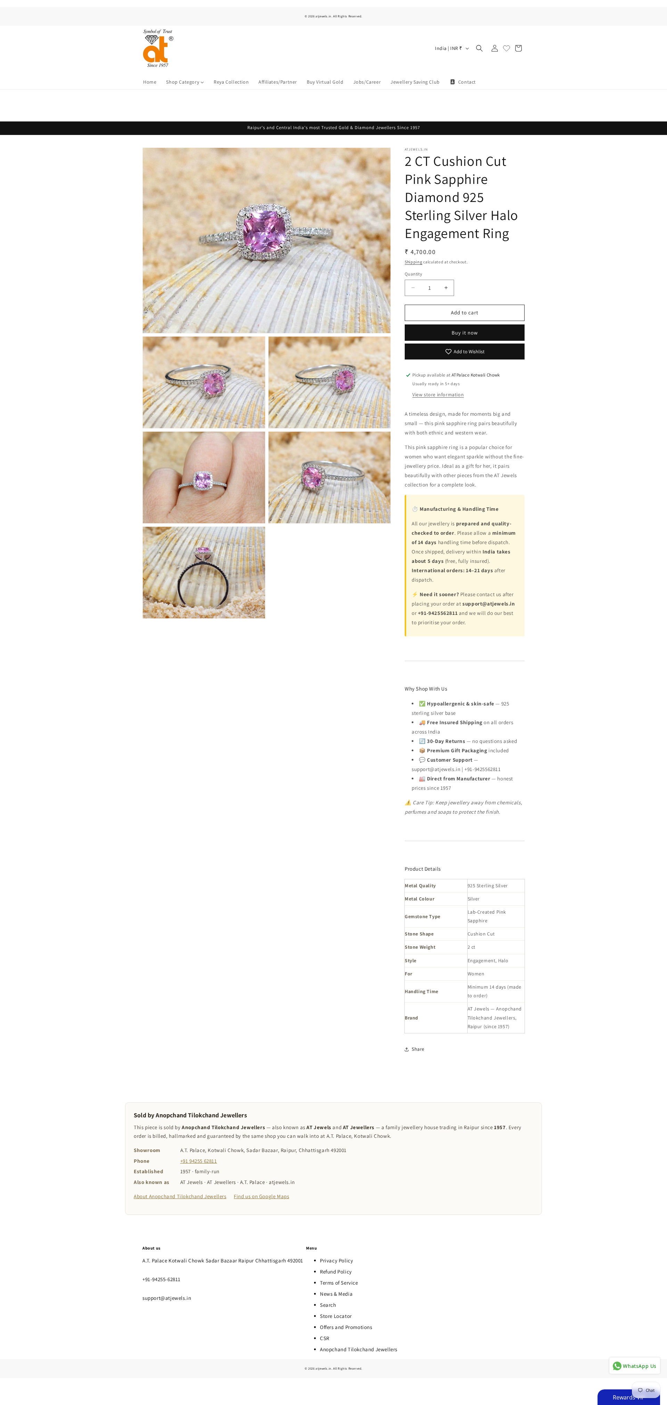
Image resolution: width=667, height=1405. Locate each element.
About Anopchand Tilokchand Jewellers (180, 1196)
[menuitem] (149, 82)
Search (328, 1305)
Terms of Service (339, 1282)
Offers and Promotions (346, 1327)
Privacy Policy (336, 1260)
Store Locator (336, 1316)
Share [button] (418, 1049)
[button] (479, 48)
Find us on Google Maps (261, 1196)
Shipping (413, 261)
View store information (438, 394)
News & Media (336, 1293)
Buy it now (465, 332)
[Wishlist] (506, 48)
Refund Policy (336, 1271)
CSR (324, 1338)
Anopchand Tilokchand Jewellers (358, 1349)
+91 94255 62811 (198, 1161)
